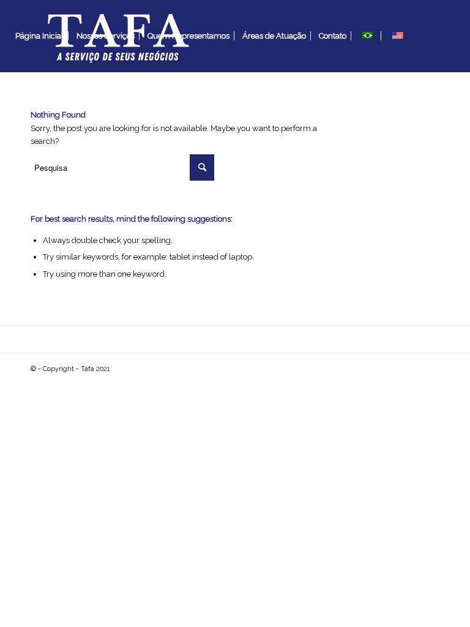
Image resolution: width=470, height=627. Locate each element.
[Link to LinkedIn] (31, 108)
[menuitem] (39, 36)
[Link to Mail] (13, 108)
